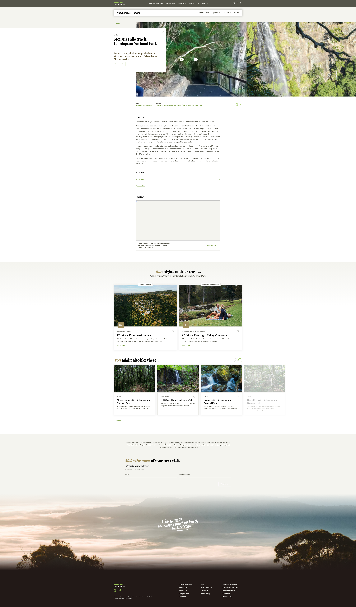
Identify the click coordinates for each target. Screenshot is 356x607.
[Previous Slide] (182, 59)
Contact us (204, 591)
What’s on (205, 3)
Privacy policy (227, 597)
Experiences (216, 13)
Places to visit (170, 3)
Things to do (182, 3)
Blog (202, 585)
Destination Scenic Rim (230, 587)
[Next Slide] (196, 59)
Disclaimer (226, 594)
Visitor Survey (205, 594)
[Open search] (241, 3)
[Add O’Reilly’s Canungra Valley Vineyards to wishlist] (238, 331)
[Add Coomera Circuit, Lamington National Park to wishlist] (238, 396)
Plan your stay (194, 3)
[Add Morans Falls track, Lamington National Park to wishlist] (163, 32)
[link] (119, 3)
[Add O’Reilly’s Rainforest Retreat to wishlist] (173, 331)
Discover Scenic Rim (156, 3)
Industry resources (228, 591)
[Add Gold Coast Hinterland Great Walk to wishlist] (194, 396)
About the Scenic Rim (229, 585)
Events (236, 13)
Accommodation (203, 13)
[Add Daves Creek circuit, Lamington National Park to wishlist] (281, 396)
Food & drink (227, 13)
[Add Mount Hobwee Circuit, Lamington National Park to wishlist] (151, 396)
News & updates (206, 587)
